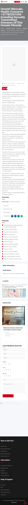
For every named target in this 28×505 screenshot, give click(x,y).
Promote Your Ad (5, 456)
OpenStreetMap (18, 297)
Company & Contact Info (6, 465)
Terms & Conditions (5, 492)
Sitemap (3, 470)
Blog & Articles (4, 468)
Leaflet (12, 297)
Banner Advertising (5, 453)
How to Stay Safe (5, 490)
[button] (14, 291)
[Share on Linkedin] (18, 216)
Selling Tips (3, 446)
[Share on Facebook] (12, 216)
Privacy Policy (4, 473)
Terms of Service (5, 475)
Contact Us (3, 494)
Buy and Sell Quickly (5, 448)
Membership (4, 451)
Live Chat (3, 485)
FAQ (2, 487)
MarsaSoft (14, 502)
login (7, 273)
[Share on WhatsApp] (21, 216)
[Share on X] (15, 216)
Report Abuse (7, 212)
